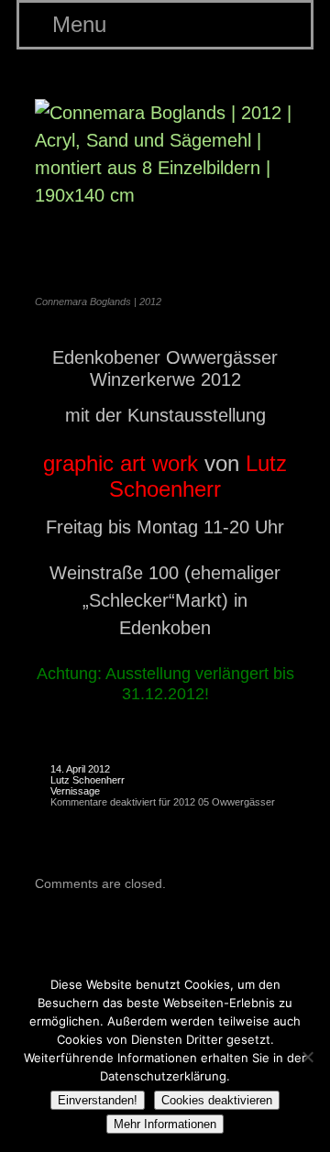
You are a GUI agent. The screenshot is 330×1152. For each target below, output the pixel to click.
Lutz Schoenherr (87, 779)
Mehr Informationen (165, 1124)
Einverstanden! (98, 1100)
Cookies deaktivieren (216, 1100)
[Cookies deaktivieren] (307, 1057)
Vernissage (75, 790)
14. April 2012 (80, 768)
